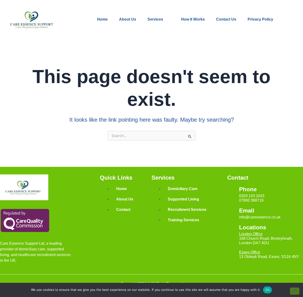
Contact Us (226, 19)
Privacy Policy (260, 19)
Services (155, 19)
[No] (294, 291)
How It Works (193, 19)
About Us (127, 19)
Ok (267, 290)
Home (102, 19)
